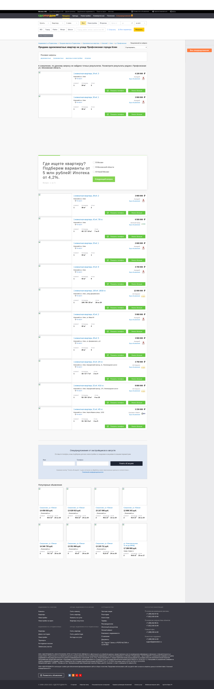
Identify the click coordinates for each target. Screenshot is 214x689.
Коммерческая (98, 16)
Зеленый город (135, 223)
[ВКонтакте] (69, 675)
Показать (139, 30)
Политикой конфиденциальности (92, 472)
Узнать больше (136, 90)
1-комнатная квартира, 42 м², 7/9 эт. (88, 219)
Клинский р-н (78, 76)
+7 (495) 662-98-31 (152, 623)
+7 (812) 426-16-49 (152, 626)
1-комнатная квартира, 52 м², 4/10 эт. (89, 386)
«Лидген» (61, 661)
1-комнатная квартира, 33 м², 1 (86, 243)
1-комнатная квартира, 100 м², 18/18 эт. (90, 291)
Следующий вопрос (104, 179)
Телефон (80, 460)
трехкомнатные (58, 58)
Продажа (66, 16)
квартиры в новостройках (74, 58)
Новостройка (92, 23)
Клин (84, 76)
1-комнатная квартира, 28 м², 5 (86, 338)
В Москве (99, 162)
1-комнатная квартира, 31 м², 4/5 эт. (88, 409)
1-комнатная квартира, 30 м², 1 (86, 97)
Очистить (112, 30)
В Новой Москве (102, 172)
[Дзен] (80, 675)
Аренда (75, 16)
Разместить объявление (52, 675)
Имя (44, 460)
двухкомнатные (46, 58)
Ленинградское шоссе (110, 365)
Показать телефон (117, 90)
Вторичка (103, 23)
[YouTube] (76, 675)
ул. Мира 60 (90, 317)
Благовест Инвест (134, 412)
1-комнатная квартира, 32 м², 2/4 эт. (88, 362)
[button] (70, 82)
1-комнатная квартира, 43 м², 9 (86, 267)
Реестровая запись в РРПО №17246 (125, 661)
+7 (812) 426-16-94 (152, 616)
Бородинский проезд (93, 365)
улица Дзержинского (93, 294)
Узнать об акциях (126, 463)
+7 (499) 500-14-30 (152, 632)
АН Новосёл (136, 294)
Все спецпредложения (199, 50)
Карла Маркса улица (93, 412)
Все (83, 23)
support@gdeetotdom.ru (154, 642)
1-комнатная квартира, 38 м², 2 (86, 196)
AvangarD (137, 77)
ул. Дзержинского (92, 341)
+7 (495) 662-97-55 (152, 614)
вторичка (88, 58)
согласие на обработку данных (146, 666)
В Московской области (105, 167)
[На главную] (49, 15)
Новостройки (86, 16)
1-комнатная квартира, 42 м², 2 (86, 314)
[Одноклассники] (73, 675)
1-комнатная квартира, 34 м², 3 (86, 74)
